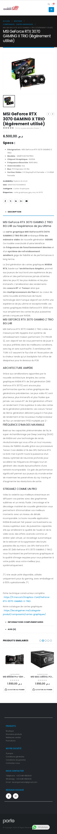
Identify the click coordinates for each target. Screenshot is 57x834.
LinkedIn (16, 201)
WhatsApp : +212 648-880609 (18, 779)
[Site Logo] (11, 8)
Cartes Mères (14, 674)
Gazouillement (10, 201)
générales (20, 757)
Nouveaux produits (14, 734)
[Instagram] (15, 796)
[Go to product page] (14, 659)
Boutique (10, 731)
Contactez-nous (13, 763)
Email (26, 201)
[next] (53, 114)
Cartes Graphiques (21, 188)
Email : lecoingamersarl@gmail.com (21, 782)
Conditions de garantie (16, 760)
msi (33, 192)
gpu (29, 192)
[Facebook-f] (8, 796)
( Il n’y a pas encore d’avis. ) (27, 128)
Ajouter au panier (16, 689)
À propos (9, 753)
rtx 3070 (39, 192)
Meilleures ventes (13, 737)
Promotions (10, 741)
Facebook (5, 201)
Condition (10, 757)
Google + (21, 201)
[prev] (48, 114)
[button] (49, 4)
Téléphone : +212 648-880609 (19, 776)
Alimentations (42, 674)
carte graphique (20, 192)
